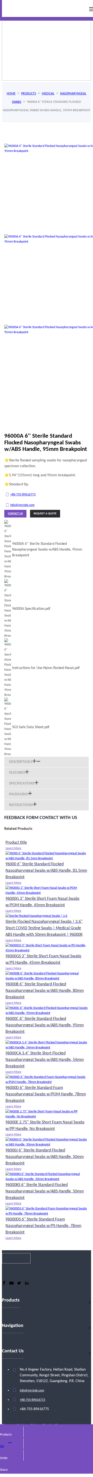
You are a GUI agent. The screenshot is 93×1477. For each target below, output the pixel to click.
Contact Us (15, 513)
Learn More (13, 848)
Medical (48, 93)
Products (28, 93)
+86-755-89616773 (23, 494)
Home (11, 93)
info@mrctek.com (22, 505)
